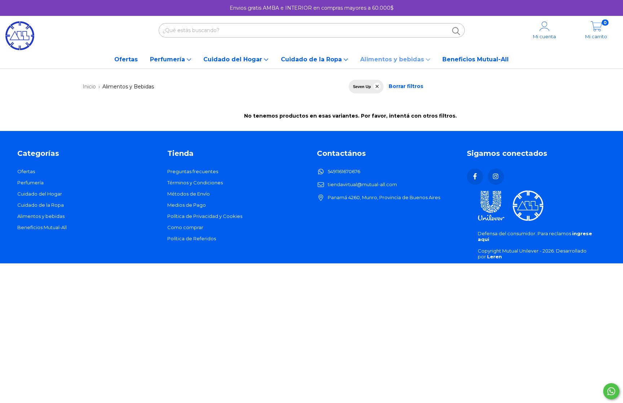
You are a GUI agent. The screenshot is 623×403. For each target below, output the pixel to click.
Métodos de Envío (188, 194)
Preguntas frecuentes (192, 171)
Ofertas (126, 59)
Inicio (89, 86)
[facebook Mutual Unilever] (475, 176)
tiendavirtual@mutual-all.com (362, 184)
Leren (494, 256)
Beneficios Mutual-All (475, 59)
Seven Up (362, 86)
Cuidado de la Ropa (312, 59)
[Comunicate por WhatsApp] (611, 391)
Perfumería (168, 59)
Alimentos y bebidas (393, 59)
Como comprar (185, 227)
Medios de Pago (186, 205)
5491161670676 (344, 171)
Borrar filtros (406, 86)
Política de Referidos (191, 238)
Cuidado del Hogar (233, 59)
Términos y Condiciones (195, 182)
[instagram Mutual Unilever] (496, 176)
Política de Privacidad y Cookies (204, 216)
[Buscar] (456, 31)
